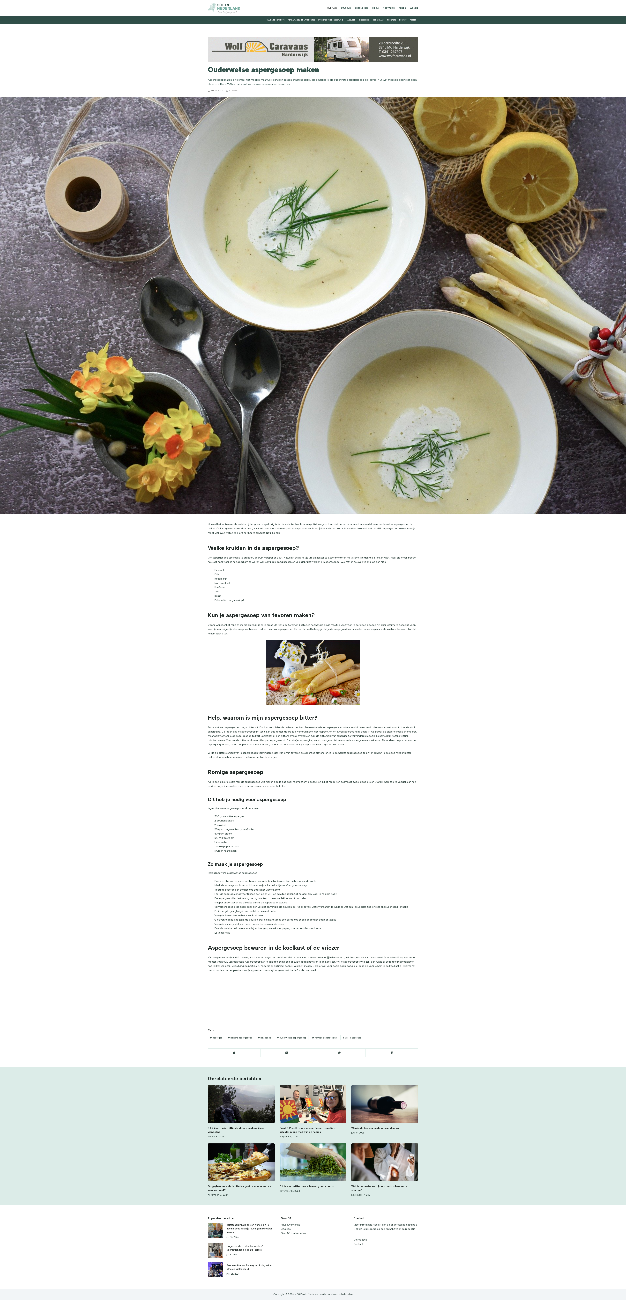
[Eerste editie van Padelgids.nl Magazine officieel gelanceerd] (215, 1269)
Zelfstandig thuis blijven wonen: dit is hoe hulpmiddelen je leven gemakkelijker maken (249, 1228)
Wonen (414, 8)
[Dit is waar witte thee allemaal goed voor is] (313, 1162)
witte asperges (351, 1037)
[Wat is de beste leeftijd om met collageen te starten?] (384, 1162)
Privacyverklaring (290, 1224)
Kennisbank (378, 20)
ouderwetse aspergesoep (291, 1037)
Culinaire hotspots (275, 20)
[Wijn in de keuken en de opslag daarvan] (384, 1104)
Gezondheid (361, 8)
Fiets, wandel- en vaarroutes (301, 20)
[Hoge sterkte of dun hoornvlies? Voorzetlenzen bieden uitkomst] (215, 1250)
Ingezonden (364, 20)
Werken (413, 20)
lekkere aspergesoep (240, 1037)
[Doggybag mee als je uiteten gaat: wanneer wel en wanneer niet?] (241, 1162)
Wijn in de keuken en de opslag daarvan (375, 1128)
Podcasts (391, 20)
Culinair (332, 8)
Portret (402, 20)
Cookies (286, 1228)
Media (375, 8)
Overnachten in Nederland (330, 20)
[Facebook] (234, 1053)
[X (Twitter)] (287, 1053)
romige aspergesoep (324, 1037)
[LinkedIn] (392, 1053)
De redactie (360, 1239)
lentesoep (264, 1037)
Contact (358, 1244)
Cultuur (346, 8)
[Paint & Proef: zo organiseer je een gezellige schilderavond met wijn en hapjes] (313, 1104)
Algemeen (351, 20)
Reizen (402, 8)
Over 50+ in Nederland (294, 1233)
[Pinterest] (339, 1053)
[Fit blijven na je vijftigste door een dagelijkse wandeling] (241, 1104)
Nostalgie (389, 8)
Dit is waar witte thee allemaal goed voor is (307, 1186)
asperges (216, 1037)
